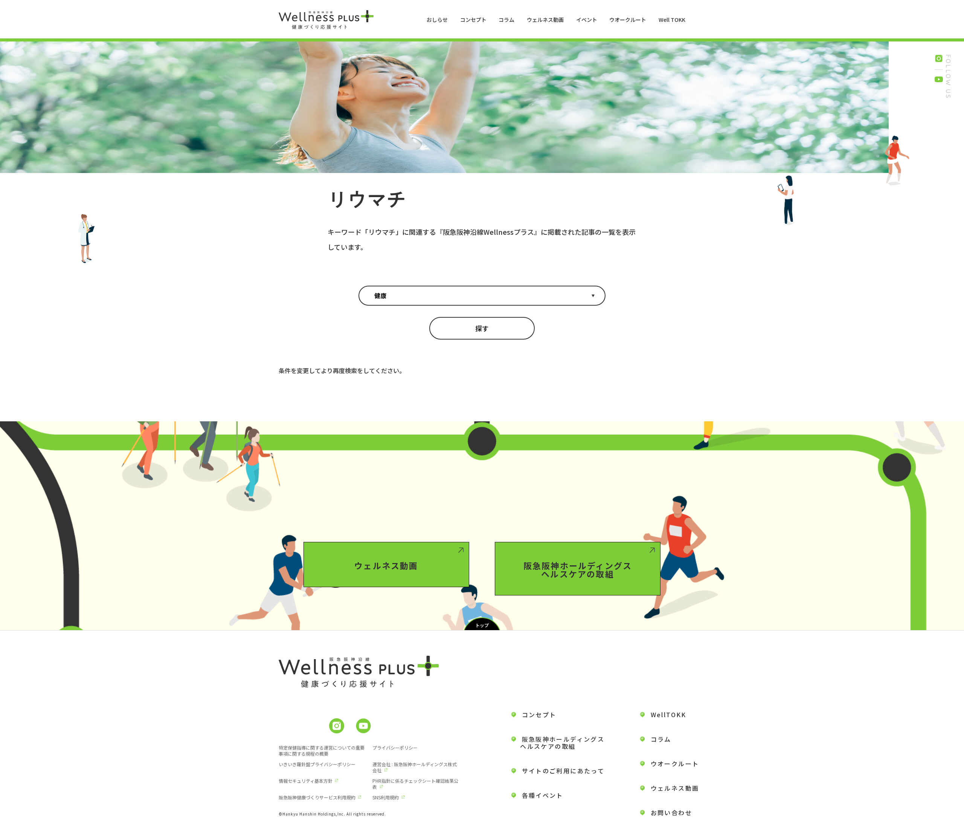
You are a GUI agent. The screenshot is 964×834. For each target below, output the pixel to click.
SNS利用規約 (385, 797)
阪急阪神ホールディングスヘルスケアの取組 (577, 569)
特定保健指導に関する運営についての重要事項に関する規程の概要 (322, 750)
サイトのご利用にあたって (563, 770)
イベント (586, 19)
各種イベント (542, 795)
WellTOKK (668, 714)
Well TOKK (672, 19)
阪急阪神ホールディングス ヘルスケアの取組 (558, 743)
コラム (506, 19)
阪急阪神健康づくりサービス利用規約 (317, 797)
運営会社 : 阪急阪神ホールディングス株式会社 (414, 767)
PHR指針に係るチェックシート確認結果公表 (415, 783)
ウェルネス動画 (545, 19)
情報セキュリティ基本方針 (306, 780)
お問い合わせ (671, 812)
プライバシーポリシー (395, 747)
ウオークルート (627, 19)
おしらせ (437, 19)
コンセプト (473, 19)
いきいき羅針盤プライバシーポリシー (317, 764)
